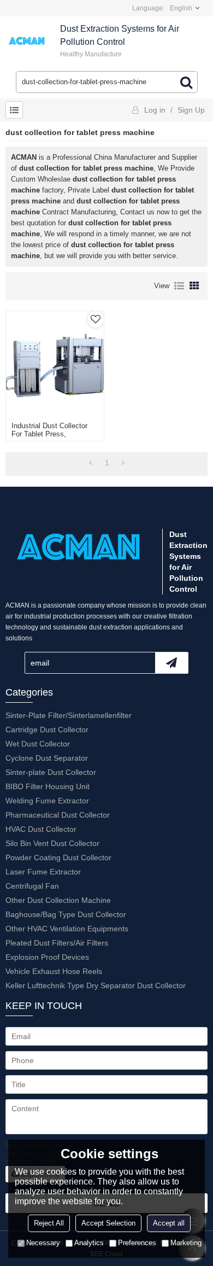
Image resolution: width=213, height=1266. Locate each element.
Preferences (137, 1243)
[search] (186, 82)
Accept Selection (108, 1223)
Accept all (169, 1223)
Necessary (43, 1243)
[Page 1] (90, 463)
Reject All (49, 1223)
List (179, 286)
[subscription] (171, 662)
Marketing (186, 1243)
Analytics (89, 1243)
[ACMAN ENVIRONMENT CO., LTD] (27, 41)
